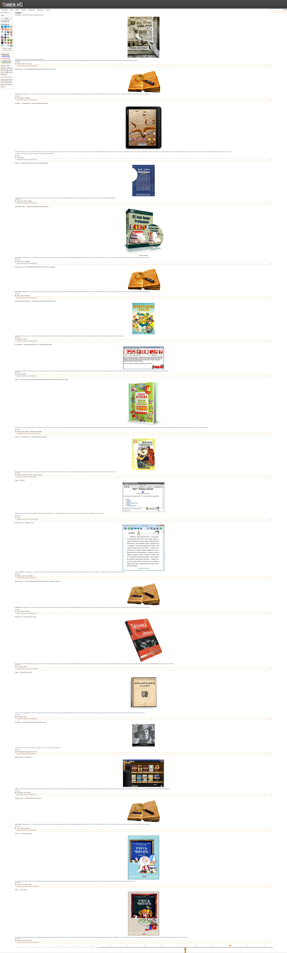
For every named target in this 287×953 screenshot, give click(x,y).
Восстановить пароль (5, 20)
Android (22, 157)
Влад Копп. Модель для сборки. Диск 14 (32, 14)
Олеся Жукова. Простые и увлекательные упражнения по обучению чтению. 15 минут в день (44, 379)
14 (127, 945)
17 (178, 945)
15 (144, 945)
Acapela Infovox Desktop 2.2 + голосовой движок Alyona (38, 344)
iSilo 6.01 (22, 480)
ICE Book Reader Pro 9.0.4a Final (33, 798)
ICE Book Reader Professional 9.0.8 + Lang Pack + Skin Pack (40, 266)
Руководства (18, 616)
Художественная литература (22, 301)
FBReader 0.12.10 (29, 522)
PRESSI (18, 202)
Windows (18, 575)
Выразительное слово (26, 672)
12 (92, 945)
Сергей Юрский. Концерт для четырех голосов (34, 722)
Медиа (17, 9)
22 (264, 945)
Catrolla (18, 159)
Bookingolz (19, 668)
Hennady (19, 65)
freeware (22, 97)
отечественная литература (24, 751)
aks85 (18, 99)
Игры (11, 9)
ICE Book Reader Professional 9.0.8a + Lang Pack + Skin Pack (40, 69)
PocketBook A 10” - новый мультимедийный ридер (35, 103)
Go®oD (18, 263)
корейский (30, 200)
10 (58, 945)
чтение (30, 63)
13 (109, 945)
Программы (4, 9)
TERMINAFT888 (20, 433)
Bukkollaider (19, 519)
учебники (19, 200)
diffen (18, 753)
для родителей (33, 431)
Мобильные (40, 9)
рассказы (34, 474)
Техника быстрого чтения (29, 616)
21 (247, 945)
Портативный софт (20, 206)
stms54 (18, 718)
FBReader (31, 575)
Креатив (23, 9)
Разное (17, 480)
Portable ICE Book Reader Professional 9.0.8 (37, 206)
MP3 (23, 63)
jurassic (18, 375)
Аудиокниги (18, 14)
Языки (16, 163)
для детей (19, 431)
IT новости (17, 103)
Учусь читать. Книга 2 (26, 833)
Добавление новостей (6, 61)
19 (212, 945)
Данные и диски (19, 69)
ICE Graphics (27, 97)
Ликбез (17, 379)
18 (195, 945)
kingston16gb (19, 886)
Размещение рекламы (6, 60)
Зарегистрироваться (5, 21)
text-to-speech (23, 373)
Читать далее (17, 61)
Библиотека (31, 9)
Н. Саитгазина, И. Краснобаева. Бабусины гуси (43, 301)
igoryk (18, 613)
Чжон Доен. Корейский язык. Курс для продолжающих (34, 163)
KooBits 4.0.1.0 (28, 757)
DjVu (18, 666)
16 (161, 945)
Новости (48, 9)
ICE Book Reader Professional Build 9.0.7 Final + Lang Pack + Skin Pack (43, 581)
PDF (22, 200)
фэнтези (26, 63)
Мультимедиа (18, 344)
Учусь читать (23, 889)
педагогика (39, 431)
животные (19, 474)
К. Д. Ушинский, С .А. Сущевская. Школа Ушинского (33, 436)
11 (75, 945)
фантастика (19, 63)
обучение (27, 431)
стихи (35, 751)
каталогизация (20, 792)
